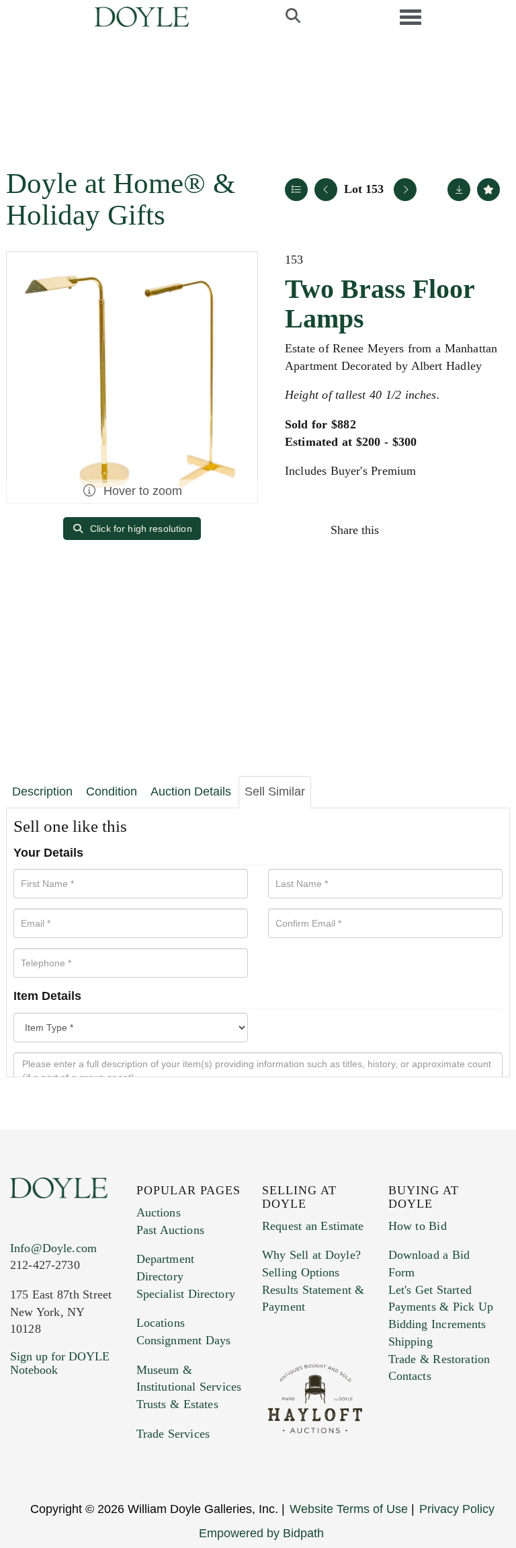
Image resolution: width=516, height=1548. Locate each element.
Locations (160, 1322)
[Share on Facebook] (402, 530)
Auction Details (190, 791)
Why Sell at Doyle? (311, 1255)
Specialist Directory (185, 1294)
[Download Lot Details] (458, 189)
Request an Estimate (313, 1226)
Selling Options (301, 1272)
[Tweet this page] (430, 530)
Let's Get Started (430, 1290)
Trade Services (173, 1433)
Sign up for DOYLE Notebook (60, 1363)
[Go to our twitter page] (51, 1451)
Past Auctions (170, 1230)
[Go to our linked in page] (80, 1451)
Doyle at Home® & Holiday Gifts (120, 199)
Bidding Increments (437, 1324)
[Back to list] (296, 189)
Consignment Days (183, 1340)
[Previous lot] (325, 189)
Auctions (158, 1212)
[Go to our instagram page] (488, 530)
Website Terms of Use (349, 1509)
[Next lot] (405, 189)
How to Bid (417, 1226)
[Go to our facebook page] (23, 1451)
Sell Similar (275, 791)
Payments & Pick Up (441, 1306)
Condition (111, 791)
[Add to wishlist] (488, 189)
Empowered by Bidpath (261, 1533)
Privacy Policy (456, 1509)
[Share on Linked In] (459, 530)
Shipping (410, 1341)
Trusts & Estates (177, 1404)
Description (42, 791)
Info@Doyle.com (53, 1248)
